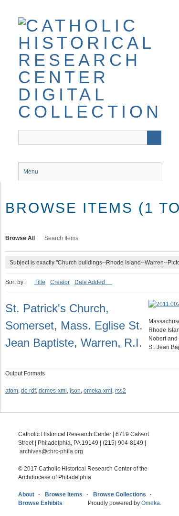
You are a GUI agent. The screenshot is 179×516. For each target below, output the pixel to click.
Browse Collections (119, 494)
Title (39, 282)
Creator (60, 282)
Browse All (20, 238)
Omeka (150, 503)
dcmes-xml (53, 390)
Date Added (90, 282)
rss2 (120, 390)
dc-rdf (28, 390)
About (26, 494)
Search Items (61, 238)
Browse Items (64, 494)
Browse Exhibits (40, 503)
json (75, 390)
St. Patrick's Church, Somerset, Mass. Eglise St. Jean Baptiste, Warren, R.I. (74, 325)
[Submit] (154, 138)
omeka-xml (98, 390)
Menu (30, 171)
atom (11, 390)
